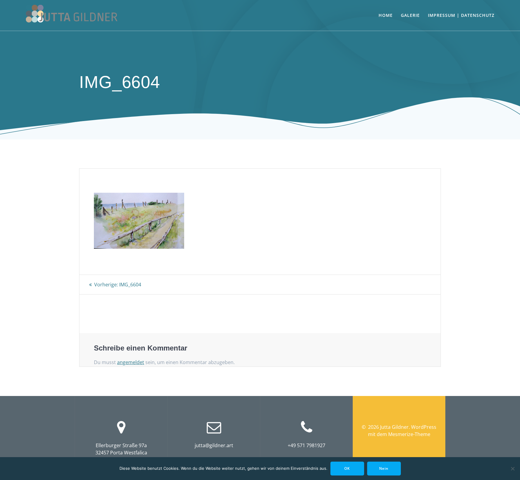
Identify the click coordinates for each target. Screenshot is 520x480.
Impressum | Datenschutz (461, 15)
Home (386, 15)
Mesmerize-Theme (409, 434)
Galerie (410, 15)
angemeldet (130, 362)
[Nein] (512, 469)
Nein (383, 468)
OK (347, 468)
